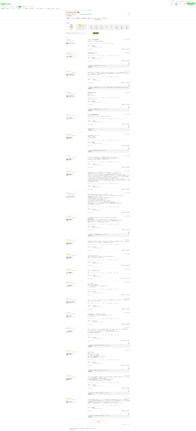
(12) (83, 18)
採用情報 (87, 428)
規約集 (90, 428)
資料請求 (93, 428)
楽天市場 (188, 1)
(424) (97, 18)
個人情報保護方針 (76, 428)
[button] (76, 43)
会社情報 (70, 428)
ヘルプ (170, 1)
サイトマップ (178, 1)
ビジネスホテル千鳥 (72, 12)
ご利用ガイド (174, 1)
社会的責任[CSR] (82, 428)
